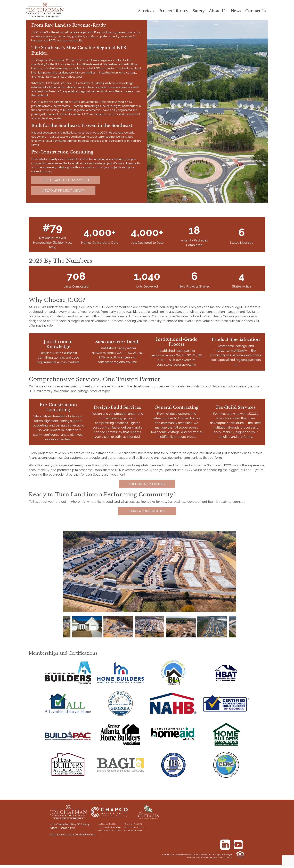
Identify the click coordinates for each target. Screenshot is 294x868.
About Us (217, 11)
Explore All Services (147, 484)
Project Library (173, 11)
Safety (199, 11)
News (236, 11)
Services (146, 11)
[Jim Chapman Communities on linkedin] (225, 845)
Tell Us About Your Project (65, 180)
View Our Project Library (63, 190)
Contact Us (255, 11)
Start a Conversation (147, 511)
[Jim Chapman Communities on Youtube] (238, 845)
